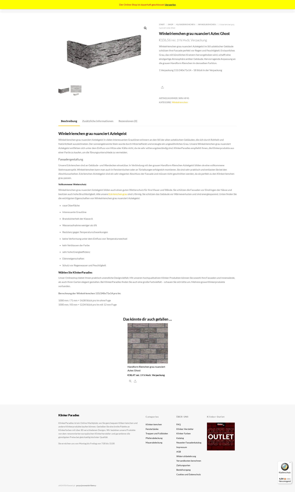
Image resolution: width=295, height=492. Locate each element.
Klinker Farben (183, 433)
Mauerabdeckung (154, 442)
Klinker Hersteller (185, 429)
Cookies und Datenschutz (188, 474)
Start (162, 24)
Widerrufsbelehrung (186, 456)
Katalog (180, 438)
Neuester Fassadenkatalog (188, 442)
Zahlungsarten (183, 465)
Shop (170, 24)
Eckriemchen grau (117, 194)
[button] (145, 28)
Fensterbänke (152, 429)
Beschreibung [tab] (69, 121)
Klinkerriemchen (185, 24)
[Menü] (290, 463)
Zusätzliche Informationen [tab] (97, 121)
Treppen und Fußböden (157, 433)
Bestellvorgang (183, 469)
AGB (178, 451)
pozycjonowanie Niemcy (86, 485)
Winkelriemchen (207, 24)
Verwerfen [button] (170, 4)
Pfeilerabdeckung (154, 438)
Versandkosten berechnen (188, 460)
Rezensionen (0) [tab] (128, 121)
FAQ (178, 424)
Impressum (181, 447)
